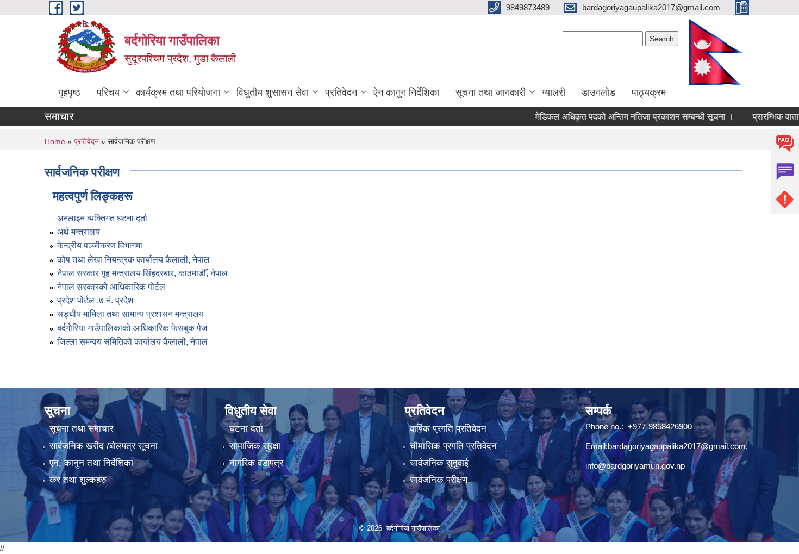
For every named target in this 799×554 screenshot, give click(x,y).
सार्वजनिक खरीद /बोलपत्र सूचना (103, 446)
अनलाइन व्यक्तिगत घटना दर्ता (102, 218)
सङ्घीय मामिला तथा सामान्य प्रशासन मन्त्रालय (130, 314)
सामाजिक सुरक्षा (254, 446)
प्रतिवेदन (341, 92)
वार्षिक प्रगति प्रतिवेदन (448, 429)
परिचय (108, 92)
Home (55, 141)
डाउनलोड (598, 92)
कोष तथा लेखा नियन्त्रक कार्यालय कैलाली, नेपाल (133, 259)
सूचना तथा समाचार (81, 429)
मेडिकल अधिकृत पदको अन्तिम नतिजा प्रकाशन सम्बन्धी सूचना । (622, 116)
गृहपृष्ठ (69, 92)
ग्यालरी (553, 92)
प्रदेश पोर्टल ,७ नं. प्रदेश (95, 300)
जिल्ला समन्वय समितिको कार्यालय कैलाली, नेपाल (132, 341)
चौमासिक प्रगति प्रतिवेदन (453, 446)
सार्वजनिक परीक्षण (438, 480)
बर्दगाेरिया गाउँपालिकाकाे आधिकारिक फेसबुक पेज (132, 328)
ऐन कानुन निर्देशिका (406, 92)
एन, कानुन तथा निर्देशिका (91, 463)
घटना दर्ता (246, 429)
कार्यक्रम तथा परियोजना (178, 92)
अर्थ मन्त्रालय (78, 231)
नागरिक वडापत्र (256, 463)
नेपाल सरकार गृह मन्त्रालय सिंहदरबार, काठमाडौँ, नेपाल (142, 273)
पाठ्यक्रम (649, 92)
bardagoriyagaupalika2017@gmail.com (677, 446)
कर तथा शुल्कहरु (78, 480)
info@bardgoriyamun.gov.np (635, 465)
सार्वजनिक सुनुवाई (439, 463)
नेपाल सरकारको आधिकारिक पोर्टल (111, 286)
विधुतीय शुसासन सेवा (272, 92)
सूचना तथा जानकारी (490, 92)
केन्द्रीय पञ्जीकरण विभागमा (99, 245)
